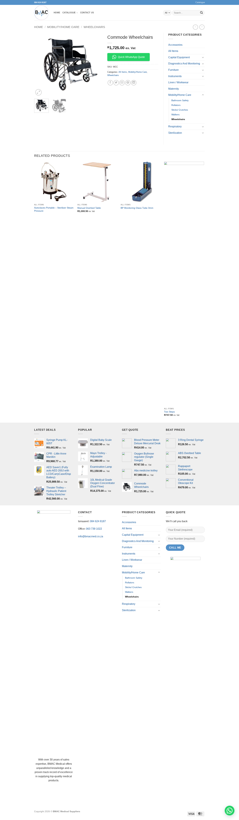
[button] (38, 92)
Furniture (173, 69)
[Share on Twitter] (116, 82)
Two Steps (169, 411)
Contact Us (87, 12)
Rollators (175, 105)
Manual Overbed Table (89, 208)
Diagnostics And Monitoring (184, 63)
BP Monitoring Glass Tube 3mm (137, 208)
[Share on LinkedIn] (133, 82)
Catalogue (200, 2)
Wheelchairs (94, 27)
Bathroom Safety (180, 100)
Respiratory (175, 126)
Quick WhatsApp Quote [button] (131, 57)
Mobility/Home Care (63, 27)
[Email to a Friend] (122, 82)
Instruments (175, 76)
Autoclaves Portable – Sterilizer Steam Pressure (53, 209)
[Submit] (201, 13)
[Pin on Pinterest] (128, 82)
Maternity (173, 88)
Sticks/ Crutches (179, 109)
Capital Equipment (179, 57)
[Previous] (40, 64)
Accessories (175, 44)
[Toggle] (203, 57)
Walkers (175, 114)
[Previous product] (201, 27)
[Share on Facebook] (110, 82)
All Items (123, 72)
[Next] (97, 64)
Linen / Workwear (178, 82)
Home (57, 12)
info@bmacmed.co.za (90, 536)
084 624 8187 (40, 2)
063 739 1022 (94, 528)
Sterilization (175, 132)
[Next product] (195, 27)
